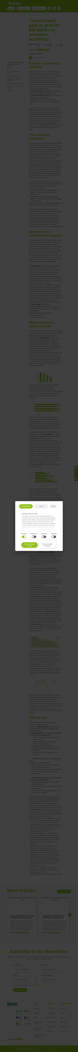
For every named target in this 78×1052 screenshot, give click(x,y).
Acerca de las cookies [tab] (56, 506)
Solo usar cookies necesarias (47, 545)
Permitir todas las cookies (30, 545)
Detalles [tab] (41, 506)
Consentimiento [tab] (26, 506)
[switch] (34, 537)
